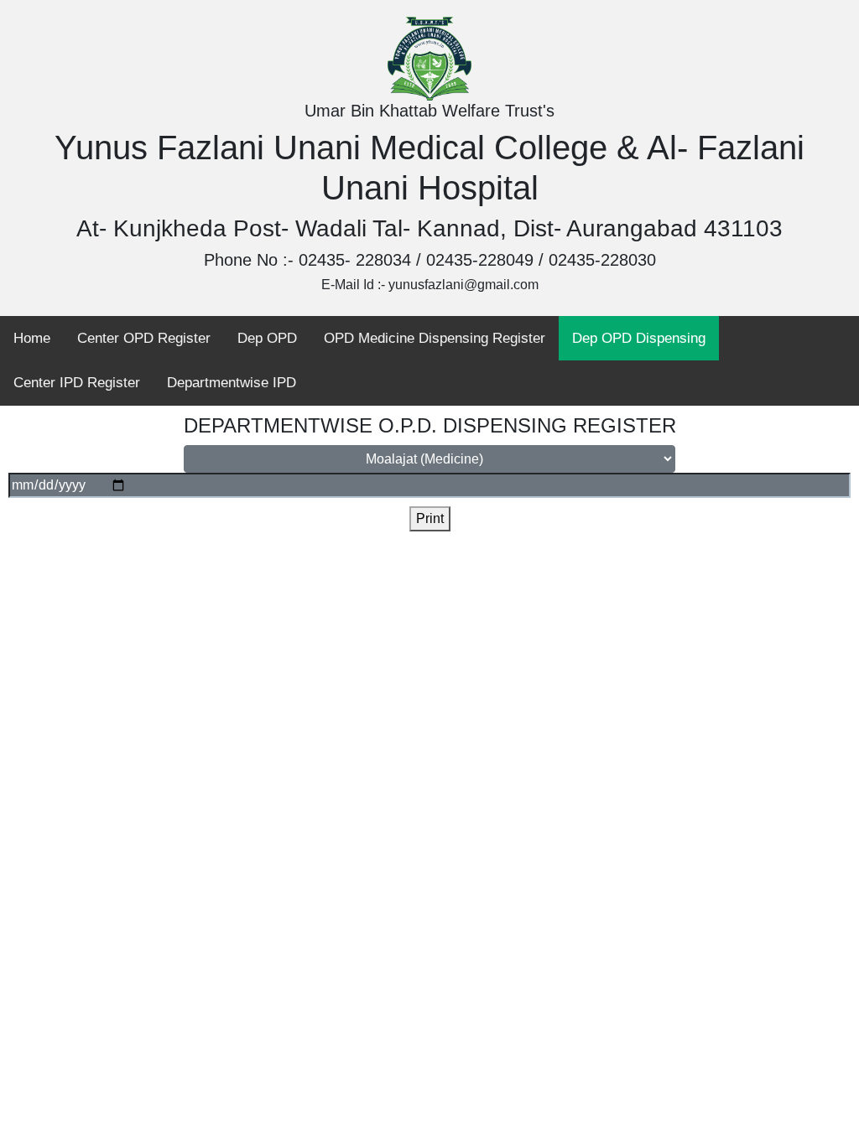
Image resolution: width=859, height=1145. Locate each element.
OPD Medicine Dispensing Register (434, 338)
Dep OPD (267, 338)
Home (31, 338)
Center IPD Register (76, 383)
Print (430, 518)
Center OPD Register (144, 338)
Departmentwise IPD (231, 383)
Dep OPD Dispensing (638, 338)
